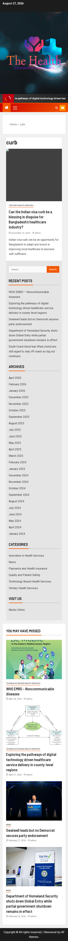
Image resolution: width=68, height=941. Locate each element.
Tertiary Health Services (21, 205)
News (12, 562)
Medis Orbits (17, 609)
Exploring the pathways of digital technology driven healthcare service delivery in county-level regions (31, 308)
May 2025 (15, 443)
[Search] (56, 107)
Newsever (50, 932)
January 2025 (17, 469)
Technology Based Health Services (30, 581)
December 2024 (18, 475)
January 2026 (17, 390)
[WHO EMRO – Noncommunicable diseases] (34, 659)
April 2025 (15, 449)
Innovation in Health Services (26, 555)
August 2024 (16, 501)
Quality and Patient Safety (24, 575)
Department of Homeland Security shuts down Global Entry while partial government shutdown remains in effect (33, 335)
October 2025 (17, 410)
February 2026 (17, 384)
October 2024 (17, 488)
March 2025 (16, 455)
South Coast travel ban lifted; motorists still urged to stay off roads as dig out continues (32, 351)
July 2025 (15, 429)
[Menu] (14, 107)
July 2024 (15, 508)
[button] (14, 107)
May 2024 (15, 521)
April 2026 (15, 378)
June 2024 (15, 514)
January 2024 (17, 533)
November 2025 (18, 404)
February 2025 (17, 462)
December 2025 (18, 397)
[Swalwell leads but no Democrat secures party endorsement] (34, 801)
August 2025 (16, 423)
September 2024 (19, 494)
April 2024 (15, 527)
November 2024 (18, 482)
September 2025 (19, 416)
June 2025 (15, 436)
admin (38, 233)
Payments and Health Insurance (28, 568)
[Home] (7, 107)
